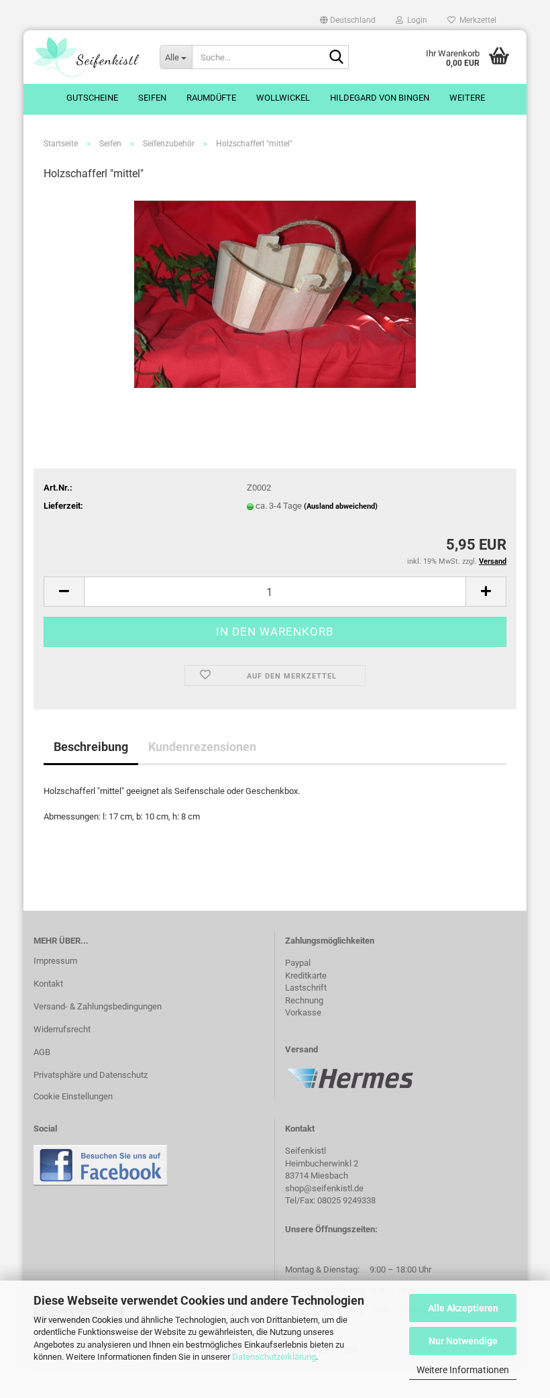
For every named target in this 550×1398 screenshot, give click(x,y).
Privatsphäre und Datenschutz (91, 1075)
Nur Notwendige (463, 1341)
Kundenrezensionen (202, 747)
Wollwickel (283, 98)
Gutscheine (92, 98)
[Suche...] (336, 58)
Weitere (467, 98)
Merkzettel (475, 20)
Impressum (55, 961)
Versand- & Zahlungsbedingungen (98, 1006)
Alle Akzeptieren (463, 1308)
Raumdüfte (211, 98)
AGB (42, 1052)
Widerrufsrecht (62, 1029)
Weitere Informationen (463, 1369)
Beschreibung (91, 747)
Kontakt (48, 984)
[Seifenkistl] (87, 57)
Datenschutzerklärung (274, 1357)
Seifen (152, 98)
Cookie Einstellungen (73, 1096)
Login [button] (415, 20)
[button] (348, 20)
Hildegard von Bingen (379, 98)
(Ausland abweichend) (341, 506)
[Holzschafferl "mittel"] (275, 294)
